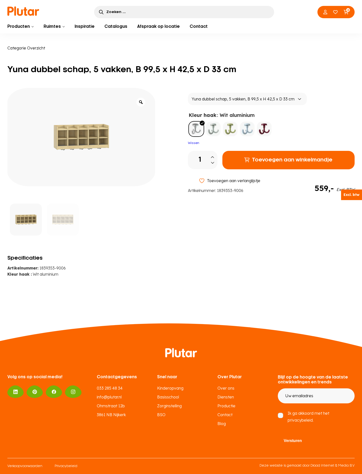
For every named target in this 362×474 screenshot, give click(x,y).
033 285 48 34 (110, 388)
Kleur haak (202, 115)
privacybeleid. (300, 420)
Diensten (225, 397)
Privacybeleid (66, 466)
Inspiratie (85, 27)
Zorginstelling (169, 405)
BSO (161, 414)
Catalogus (115, 27)
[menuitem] (20, 26)
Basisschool (168, 397)
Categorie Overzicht (26, 48)
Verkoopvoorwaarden (24, 466)
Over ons (225, 388)
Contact (199, 27)
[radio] (196, 129)
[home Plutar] (23, 11)
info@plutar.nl (109, 397)
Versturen (293, 441)
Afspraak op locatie (158, 27)
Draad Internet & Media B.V (333, 465)
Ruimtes (52, 27)
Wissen (193, 143)
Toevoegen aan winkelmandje (292, 160)
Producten (18, 27)
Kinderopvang (170, 388)
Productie (226, 405)
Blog (221, 423)
